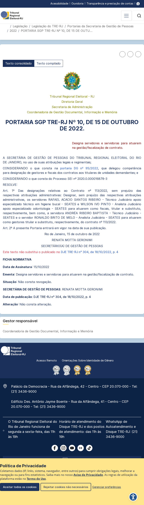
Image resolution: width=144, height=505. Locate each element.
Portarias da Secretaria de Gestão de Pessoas (100, 26)
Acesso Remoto (46, 360)
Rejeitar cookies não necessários (66, 487)
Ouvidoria (77, 3)
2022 (13, 31)
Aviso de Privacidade (88, 475)
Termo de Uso (36, 479)
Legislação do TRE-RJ (47, 26)
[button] (139, 16)
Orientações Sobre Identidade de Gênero (88, 360)
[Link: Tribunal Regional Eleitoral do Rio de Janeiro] (13, 350)
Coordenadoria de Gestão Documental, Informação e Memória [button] (48, 331)
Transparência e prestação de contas (110, 3)
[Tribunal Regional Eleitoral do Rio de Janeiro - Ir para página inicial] (12, 15)
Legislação (20, 26)
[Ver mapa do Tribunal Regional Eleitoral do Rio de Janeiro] (7, 386)
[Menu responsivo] (126, 16)
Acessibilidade (59, 3)
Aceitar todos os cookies (20, 487)
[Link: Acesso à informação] (138, 3)
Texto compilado (49, 63)
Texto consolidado (18, 63)
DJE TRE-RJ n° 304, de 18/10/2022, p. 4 (89, 252)
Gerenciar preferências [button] (106, 487)
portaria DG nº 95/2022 (79, 168)
